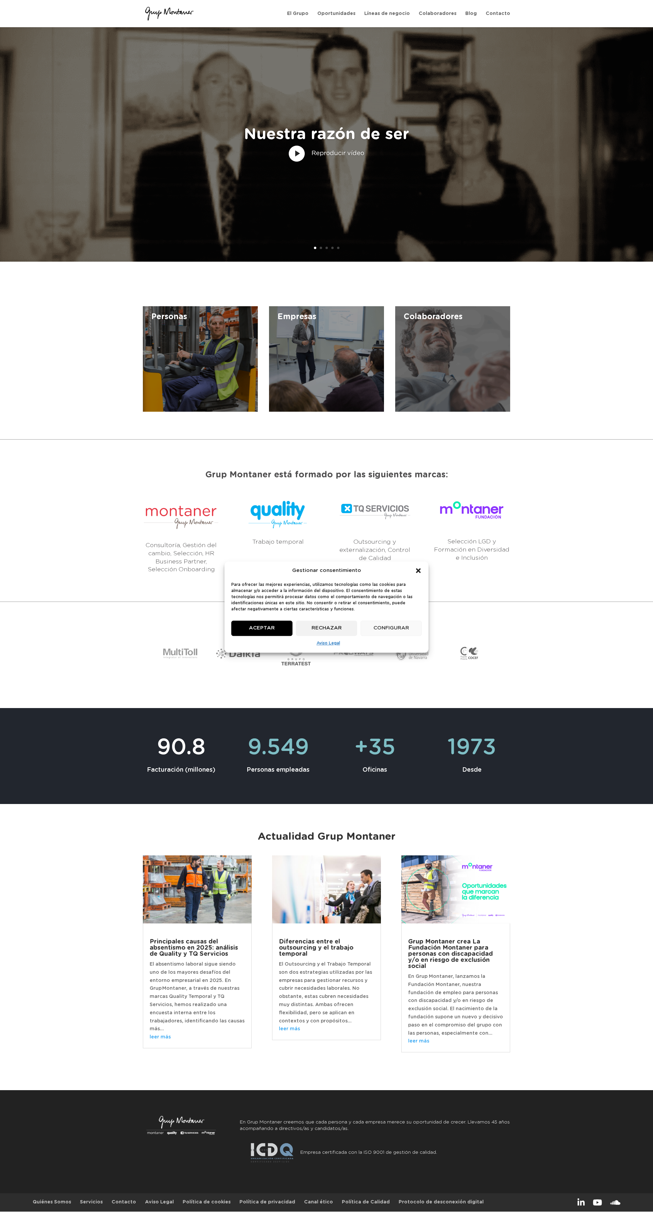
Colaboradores (437, 13)
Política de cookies (207, 1202)
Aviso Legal (328, 643)
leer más (160, 1037)
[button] (418, 570)
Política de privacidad (267, 1202)
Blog (471, 13)
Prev (161, 655)
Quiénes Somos (52, 1202)
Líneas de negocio (387, 13)
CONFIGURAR (391, 628)
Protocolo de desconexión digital (441, 1202)
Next (491, 655)
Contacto (498, 13)
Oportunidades (336, 13)
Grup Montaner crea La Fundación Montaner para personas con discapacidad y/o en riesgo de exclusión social (450, 954)
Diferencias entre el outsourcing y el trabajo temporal (316, 948)
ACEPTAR (262, 628)
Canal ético (318, 1202)
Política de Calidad (366, 1202)
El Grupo (297, 13)
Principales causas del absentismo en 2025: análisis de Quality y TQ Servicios (194, 948)
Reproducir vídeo (338, 154)
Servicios (91, 1202)
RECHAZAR (327, 628)
